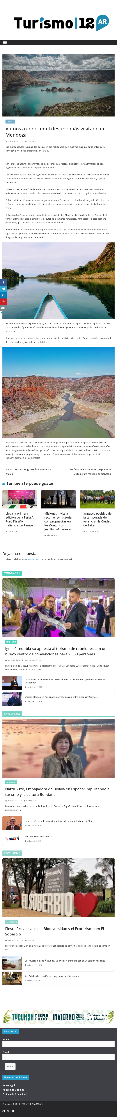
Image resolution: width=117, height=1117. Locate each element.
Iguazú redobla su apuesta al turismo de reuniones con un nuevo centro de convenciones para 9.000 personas (55, 651)
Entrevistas (11, 782)
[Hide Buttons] (1, 313)
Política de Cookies (13, 1089)
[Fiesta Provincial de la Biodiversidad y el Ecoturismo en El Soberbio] (58, 887)
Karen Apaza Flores (32, 660)
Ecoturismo (11, 922)
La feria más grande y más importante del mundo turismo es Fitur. (59, 821)
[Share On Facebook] (3, 282)
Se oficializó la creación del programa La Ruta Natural (52, 976)
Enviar (10, 1066)
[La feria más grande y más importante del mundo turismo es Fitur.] (12, 823)
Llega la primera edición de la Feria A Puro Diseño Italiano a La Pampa (19, 519)
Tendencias (11, 642)
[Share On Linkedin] (3, 295)
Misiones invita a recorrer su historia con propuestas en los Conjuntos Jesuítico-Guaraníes (58, 521)
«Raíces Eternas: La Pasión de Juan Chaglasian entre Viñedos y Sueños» (61, 696)
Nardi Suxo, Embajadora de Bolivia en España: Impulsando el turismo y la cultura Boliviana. (57, 791)
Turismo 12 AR (30, 141)
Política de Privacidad (14, 1094)
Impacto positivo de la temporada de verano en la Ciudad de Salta (97, 519)
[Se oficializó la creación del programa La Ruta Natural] (12, 978)
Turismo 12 (31, 800)
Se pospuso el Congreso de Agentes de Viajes (28, 472)
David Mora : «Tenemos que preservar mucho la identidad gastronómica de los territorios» (65, 681)
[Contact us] (3, 308)
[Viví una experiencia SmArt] (12, 839)
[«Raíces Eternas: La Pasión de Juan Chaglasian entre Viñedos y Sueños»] (12, 699)
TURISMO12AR (34, 1104)
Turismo (10, 121)
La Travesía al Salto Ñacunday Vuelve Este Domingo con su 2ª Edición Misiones (65, 960)
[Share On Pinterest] (3, 301)
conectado (34, 559)
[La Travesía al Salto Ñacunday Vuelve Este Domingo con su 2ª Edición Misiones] (12, 963)
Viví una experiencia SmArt (38, 836)
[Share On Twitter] (3, 289)
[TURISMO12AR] (58, 8)
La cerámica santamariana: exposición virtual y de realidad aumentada (89, 472)
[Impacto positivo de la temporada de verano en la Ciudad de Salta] (97, 492)
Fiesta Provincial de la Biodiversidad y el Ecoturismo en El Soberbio (54, 931)
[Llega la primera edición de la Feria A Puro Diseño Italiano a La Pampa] (19, 492)
